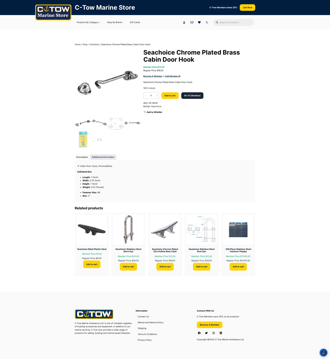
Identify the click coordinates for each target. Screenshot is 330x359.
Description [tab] (82, 157)
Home (78, 44)
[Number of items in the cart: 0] (206, 22)
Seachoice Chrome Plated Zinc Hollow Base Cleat (165, 250)
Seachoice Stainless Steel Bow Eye (201, 250)
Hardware (94, 44)
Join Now (247, 7)
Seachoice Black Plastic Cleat (91, 249)
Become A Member (152, 76)
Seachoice (156, 106)
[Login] (184, 22)
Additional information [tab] (103, 157)
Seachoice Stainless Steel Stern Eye (128, 250)
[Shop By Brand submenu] (122, 22)
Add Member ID (172, 76)
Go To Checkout (192, 95)
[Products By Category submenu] (99, 22)
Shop (85, 44)
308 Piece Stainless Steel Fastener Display (238, 250)
